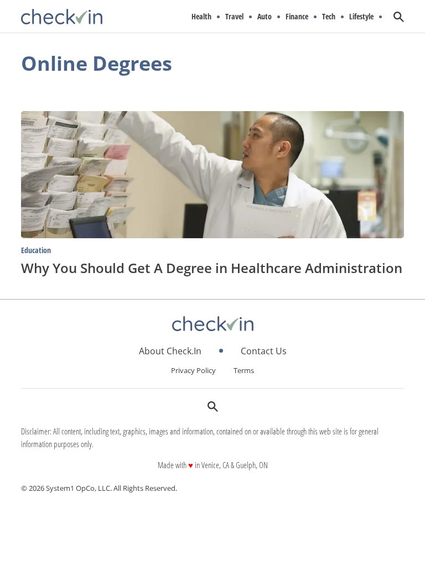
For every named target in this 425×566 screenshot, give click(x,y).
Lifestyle (361, 16)
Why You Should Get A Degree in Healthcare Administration (211, 268)
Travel (234, 16)
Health (201, 16)
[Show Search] (398, 17)
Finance (297, 16)
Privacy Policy (193, 370)
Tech (328, 16)
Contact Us (264, 351)
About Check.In (170, 351)
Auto (264, 16)
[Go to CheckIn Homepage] (61, 16)
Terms (244, 370)
